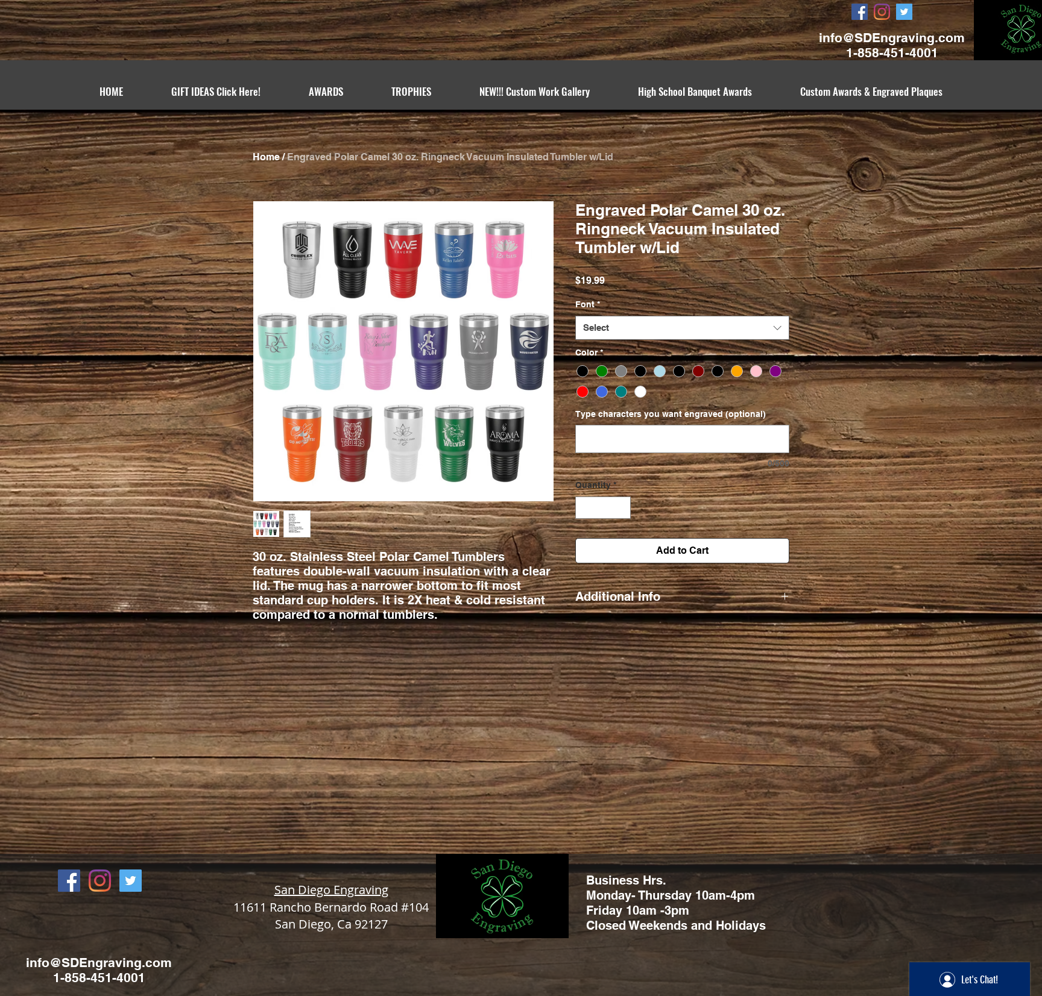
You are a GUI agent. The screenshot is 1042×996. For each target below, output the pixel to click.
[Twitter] (904, 12)
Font (587, 304)
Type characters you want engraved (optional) (670, 414)
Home (266, 157)
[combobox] (682, 328)
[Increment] (621, 507)
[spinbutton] (603, 507)
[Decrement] (584, 507)
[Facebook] (859, 12)
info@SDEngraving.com (892, 37)
